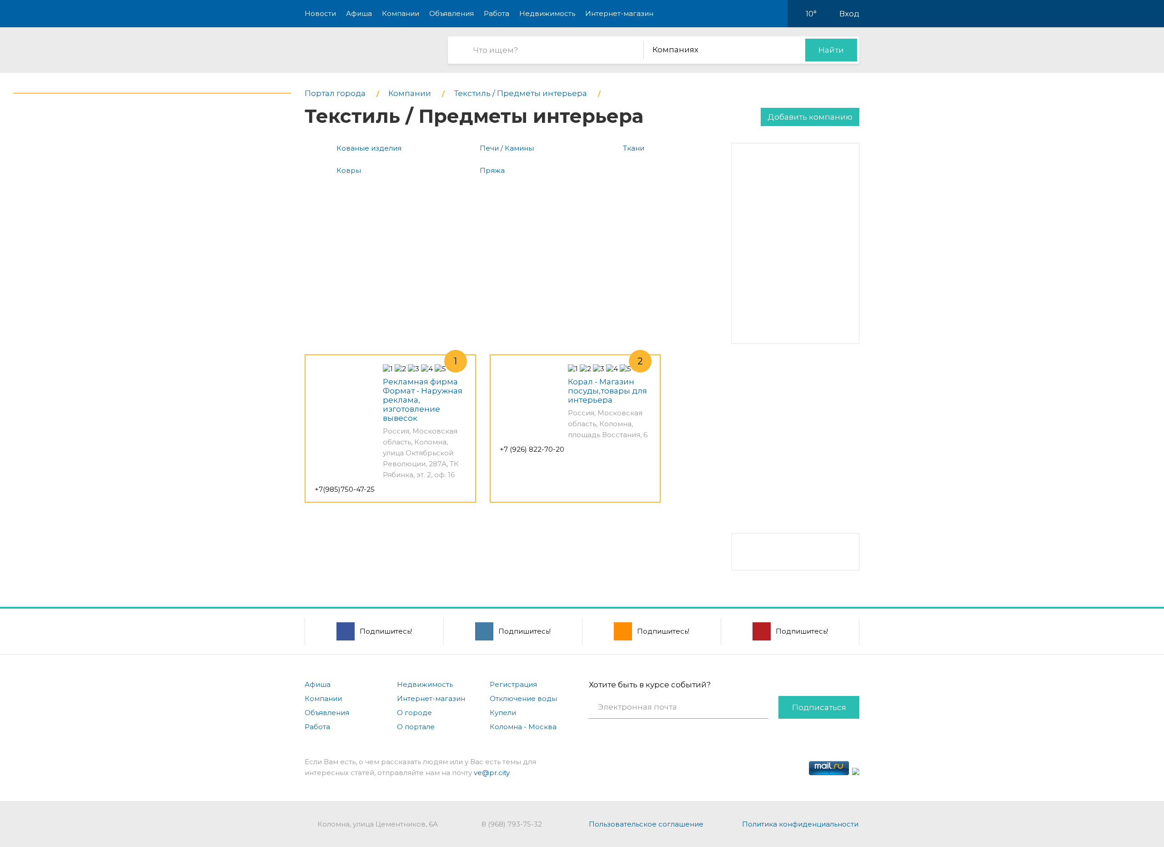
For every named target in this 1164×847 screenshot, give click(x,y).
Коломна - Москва (523, 726)
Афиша (359, 13)
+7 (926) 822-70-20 (532, 449)
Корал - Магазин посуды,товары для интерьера (607, 390)
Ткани (633, 148)
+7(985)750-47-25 (345, 489)
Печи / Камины (507, 148)
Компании (400, 13)
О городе (414, 712)
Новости (320, 13)
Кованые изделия (368, 148)
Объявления (451, 13)
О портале (416, 726)
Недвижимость (547, 13)
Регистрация (513, 684)
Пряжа (492, 170)
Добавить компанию (810, 116)
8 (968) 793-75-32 (512, 824)
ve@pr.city (492, 772)
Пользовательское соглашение (646, 824)
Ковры (348, 170)
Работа (496, 13)
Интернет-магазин (619, 13)
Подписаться (819, 707)
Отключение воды (523, 698)
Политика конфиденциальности (800, 824)
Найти (831, 50)
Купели (503, 712)
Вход (849, 13)
